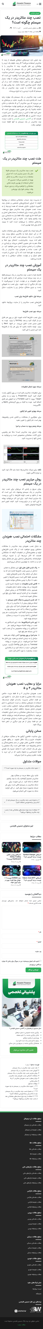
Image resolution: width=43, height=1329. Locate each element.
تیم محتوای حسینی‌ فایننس (31, 28)
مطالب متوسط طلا (35, 1154)
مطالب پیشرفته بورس (34, 1228)
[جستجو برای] (3, 4)
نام (39, 932)
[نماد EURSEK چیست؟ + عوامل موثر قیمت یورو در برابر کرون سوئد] (11, 870)
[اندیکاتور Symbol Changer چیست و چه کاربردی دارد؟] (31, 847)
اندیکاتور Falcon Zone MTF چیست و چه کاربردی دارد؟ (32, 879)
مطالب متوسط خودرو (34, 1269)
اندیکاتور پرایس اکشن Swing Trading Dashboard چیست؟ (14, 856)
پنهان (27, 1065)
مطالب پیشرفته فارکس (34, 1207)
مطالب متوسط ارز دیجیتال (33, 1130)
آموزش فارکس (35, 13)
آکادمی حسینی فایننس (22, 118)
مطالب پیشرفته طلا (35, 1159)
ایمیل (39, 942)
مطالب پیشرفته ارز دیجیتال (33, 1134)
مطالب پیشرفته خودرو (34, 1274)
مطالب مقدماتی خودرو (34, 1265)
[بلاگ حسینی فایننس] (21, 4)
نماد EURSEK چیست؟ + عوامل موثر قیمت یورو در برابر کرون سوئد (12, 880)
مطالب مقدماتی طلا (35, 1149)
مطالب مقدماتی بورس (34, 1219)
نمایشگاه (38, 1294)
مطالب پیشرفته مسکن (34, 1253)
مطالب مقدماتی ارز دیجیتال (32, 1125)
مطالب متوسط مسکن (34, 1248)
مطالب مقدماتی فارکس (34, 1197)
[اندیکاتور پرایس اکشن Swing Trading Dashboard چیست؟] (11, 847)
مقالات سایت (21, 1325)
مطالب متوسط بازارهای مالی (32, 1178)
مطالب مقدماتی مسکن (34, 1243)
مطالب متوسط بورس (34, 1224)
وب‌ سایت (38, 951)
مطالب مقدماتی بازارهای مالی (32, 1173)
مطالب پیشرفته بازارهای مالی (32, 1183)
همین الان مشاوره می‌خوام (23, 1050)
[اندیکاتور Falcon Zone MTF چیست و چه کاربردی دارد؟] (31, 870)
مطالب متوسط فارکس (34, 1202)
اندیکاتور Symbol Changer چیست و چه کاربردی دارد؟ (32, 855)
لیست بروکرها (37, 1289)
